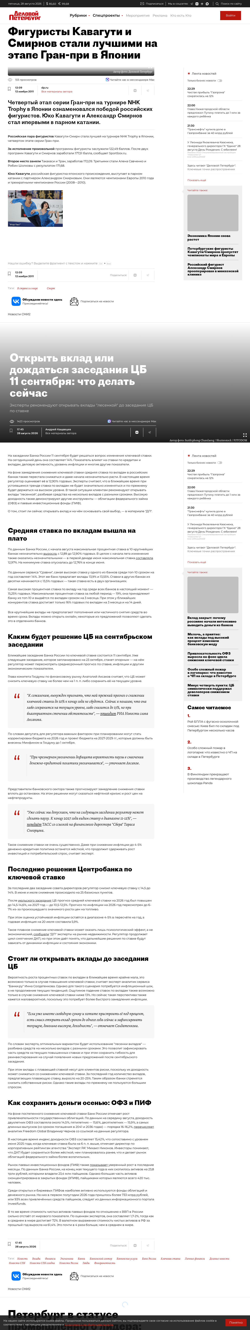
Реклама (160, 16)
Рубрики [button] (79, 15)
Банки (81, 1259)
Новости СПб (17, 1263)
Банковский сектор (101, 1259)
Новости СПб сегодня (42, 1263)
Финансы (50, 1259)
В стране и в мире (27, 288)
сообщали (41, 934)
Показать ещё (196, 180)
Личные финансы (195, 1259)
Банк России (149, 1259)
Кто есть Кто (180, 16)
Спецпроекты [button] (107, 15)
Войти (230, 15)
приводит (108, 713)
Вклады (36, 1259)
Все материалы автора (56, 91)
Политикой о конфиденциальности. (89, 1324)
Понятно (236, 1322)
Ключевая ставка (170, 1259)
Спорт (51, 288)
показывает (99, 1165)
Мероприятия (138, 16)
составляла (144, 558)
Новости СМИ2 (19, 314)
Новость (22, 1259)
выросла (50, 553)
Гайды (86, 1263)
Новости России (68, 1263)
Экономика (66, 1259)
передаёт (34, 824)
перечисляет (144, 1127)
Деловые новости (219, 1259)
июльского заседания (34, 900)
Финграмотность (104, 1263)
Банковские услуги (127, 1259)
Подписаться (154, 3)
